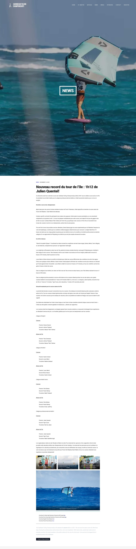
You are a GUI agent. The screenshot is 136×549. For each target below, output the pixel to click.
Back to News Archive (43, 539)
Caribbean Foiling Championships (19, 5)
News (37, 182)
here (64, 515)
